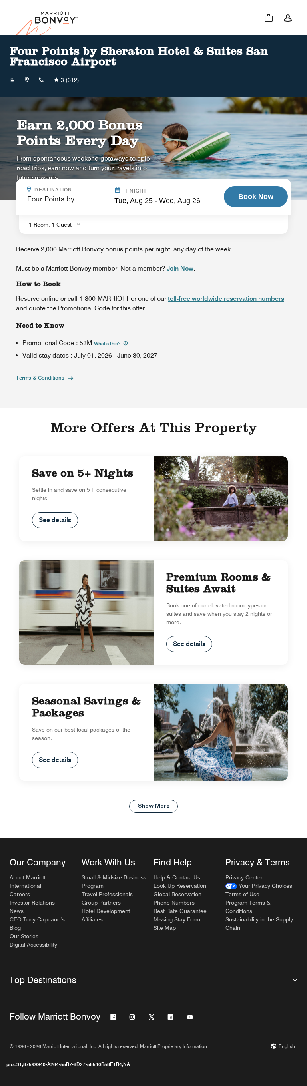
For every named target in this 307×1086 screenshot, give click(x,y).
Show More (153, 806)
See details (55, 520)
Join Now (180, 268)
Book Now (255, 197)
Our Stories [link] (24, 936)
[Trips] (268, 17)
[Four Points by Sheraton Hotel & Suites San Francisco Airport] (12, 80)
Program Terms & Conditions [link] (248, 906)
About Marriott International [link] (28, 881)
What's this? (108, 343)
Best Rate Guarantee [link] (180, 911)
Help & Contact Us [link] (177, 877)
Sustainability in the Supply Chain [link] (259, 923)
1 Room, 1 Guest (50, 224)
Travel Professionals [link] (107, 894)
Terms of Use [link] (242, 894)
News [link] (17, 911)
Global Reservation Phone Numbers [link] (177, 898)
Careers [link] (20, 894)
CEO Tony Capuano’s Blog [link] (37, 923)
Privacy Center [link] (244, 877)
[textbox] (65, 202)
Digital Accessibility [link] (33, 944)
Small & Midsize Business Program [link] (114, 881)
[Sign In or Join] (287, 17)
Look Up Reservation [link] (180, 886)
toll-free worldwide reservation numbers (226, 298)
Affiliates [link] (92, 919)
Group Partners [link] (101, 902)
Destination (68, 190)
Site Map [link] (165, 928)
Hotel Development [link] (106, 911)
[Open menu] (16, 17)
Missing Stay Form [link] (177, 919)
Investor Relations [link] (32, 902)
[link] (258, 886)
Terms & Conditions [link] (40, 377)
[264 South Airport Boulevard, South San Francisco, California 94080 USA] (27, 80)
